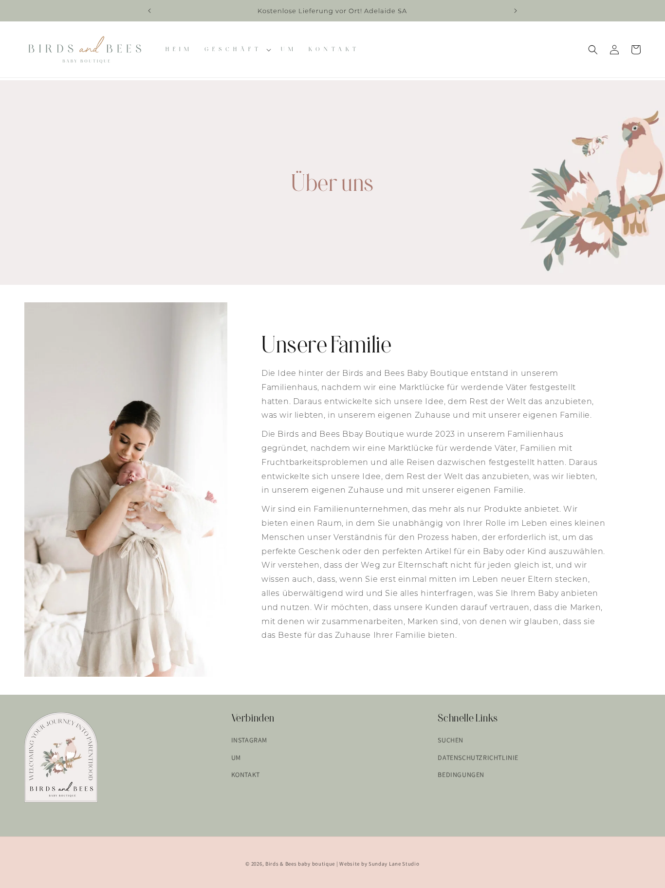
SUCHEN (450, 740)
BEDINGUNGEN (461, 774)
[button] (237, 49)
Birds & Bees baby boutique (300, 863)
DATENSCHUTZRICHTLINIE (478, 757)
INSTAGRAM (249, 740)
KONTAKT (245, 774)
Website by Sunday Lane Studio (379, 863)
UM (236, 757)
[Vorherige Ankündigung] (149, 10)
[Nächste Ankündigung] (515, 10)
